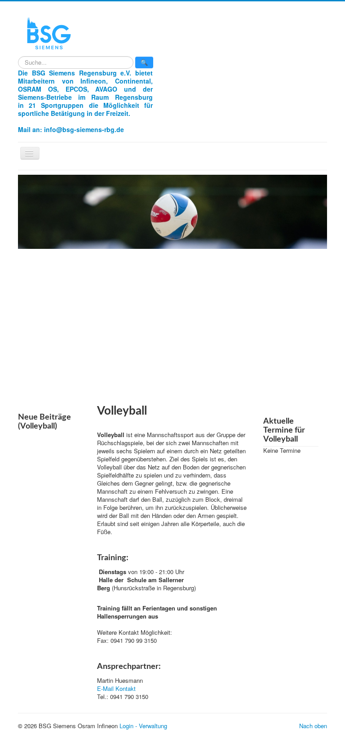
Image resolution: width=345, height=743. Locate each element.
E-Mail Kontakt (116, 688)
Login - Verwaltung (143, 725)
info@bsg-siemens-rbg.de (84, 129)
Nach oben (313, 725)
